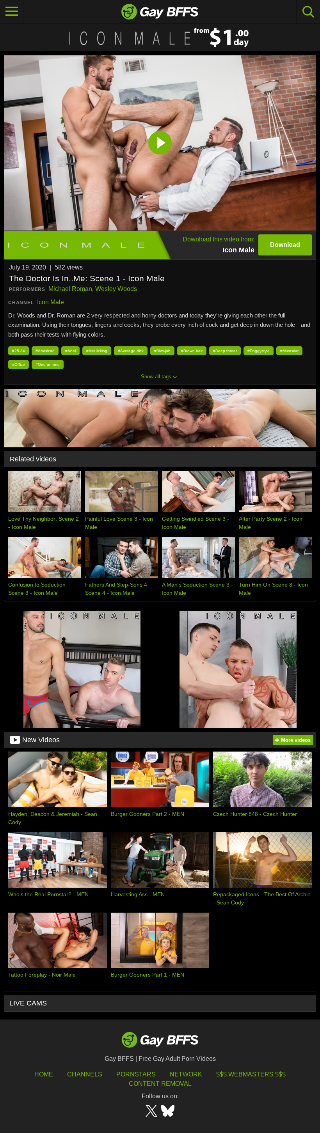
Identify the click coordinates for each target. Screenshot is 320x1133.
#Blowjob (162, 351)
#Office (18, 364)
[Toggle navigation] (11, 11)
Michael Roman (70, 288)
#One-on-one (48, 364)
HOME (43, 1074)
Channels (84, 1074)
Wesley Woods (116, 288)
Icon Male (50, 302)
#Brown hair (192, 351)
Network (186, 1074)
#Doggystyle (258, 351)
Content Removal (160, 1083)
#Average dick (131, 351)
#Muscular (289, 351)
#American (45, 351)
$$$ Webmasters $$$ (251, 1074)
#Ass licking (96, 351)
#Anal (70, 351)
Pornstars (136, 1074)
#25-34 (18, 351)
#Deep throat (225, 351)
